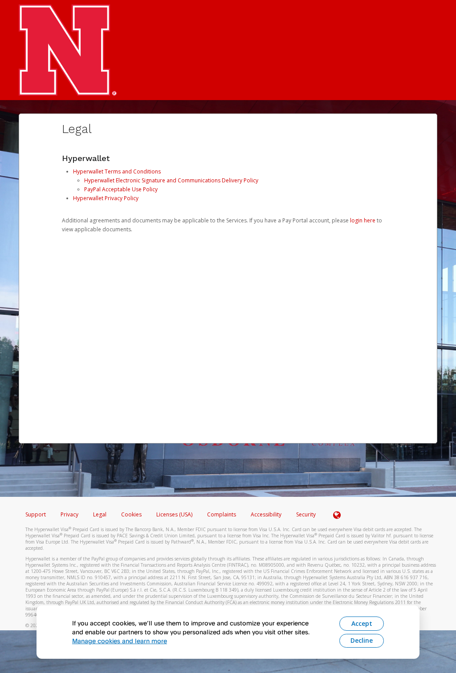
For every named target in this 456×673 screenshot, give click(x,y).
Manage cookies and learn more (119, 641)
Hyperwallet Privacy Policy (105, 198)
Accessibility (266, 514)
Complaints (222, 514)
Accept (361, 623)
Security (306, 514)
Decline (361, 640)
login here (362, 220)
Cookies (131, 514)
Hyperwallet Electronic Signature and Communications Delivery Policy (171, 180)
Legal (99, 514)
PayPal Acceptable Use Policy (121, 189)
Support (35, 514)
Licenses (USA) (175, 514)
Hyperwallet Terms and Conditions (117, 171)
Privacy (69, 514)
